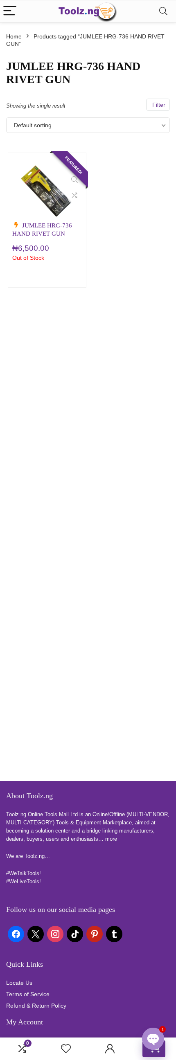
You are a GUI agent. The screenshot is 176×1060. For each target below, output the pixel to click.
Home (14, 36)
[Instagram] (55, 933)
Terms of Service (28, 994)
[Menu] (10, 11)
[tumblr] (114, 933)
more (111, 839)
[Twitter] (35, 933)
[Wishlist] (66, 1049)
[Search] (163, 11)
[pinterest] (94, 933)
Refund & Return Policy (36, 1005)
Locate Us (19, 982)
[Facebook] (16, 933)
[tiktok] (75, 933)
